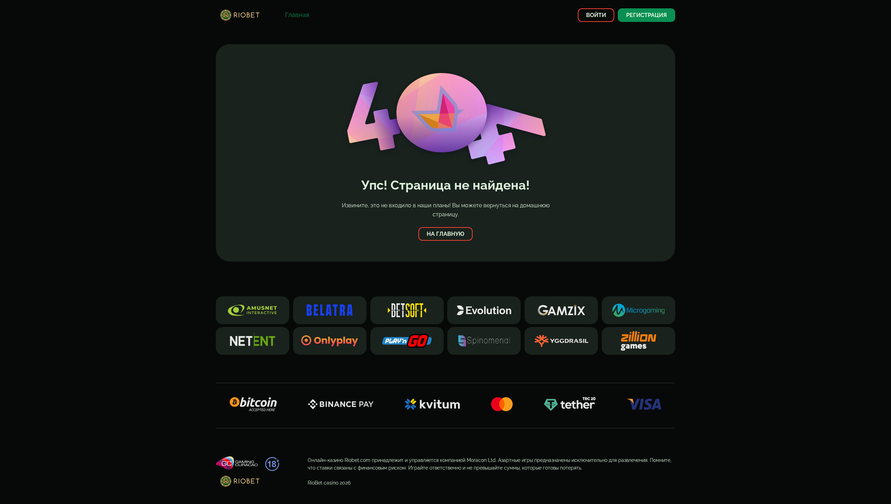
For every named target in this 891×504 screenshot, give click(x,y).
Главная (297, 14)
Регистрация (646, 15)
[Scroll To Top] (687, 486)
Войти (596, 15)
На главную (445, 234)
